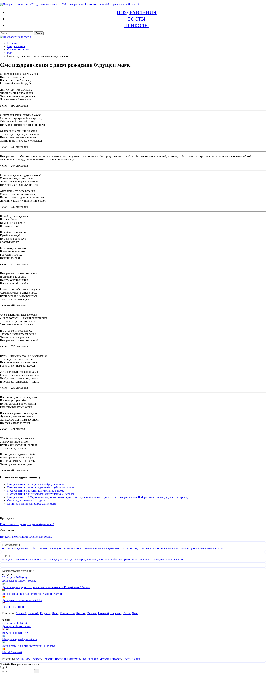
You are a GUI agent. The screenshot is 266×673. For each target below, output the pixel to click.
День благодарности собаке (19, 580)
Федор (136, 658)
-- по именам (165, 548)
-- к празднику (69, 559)
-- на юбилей (35, 559)
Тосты (136, 19)
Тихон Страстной (13, 606)
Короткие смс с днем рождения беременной (27, 524)
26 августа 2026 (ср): (15, 577)
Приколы (136, 25)
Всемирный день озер (15, 632)
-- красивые (127, 559)
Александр (22, 658)
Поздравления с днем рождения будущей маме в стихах (41, 487)
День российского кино (16, 626)
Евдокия (45, 613)
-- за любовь (112, 559)
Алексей (21, 613)
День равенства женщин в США (22, 600)
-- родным (85, 559)
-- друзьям (98, 559)
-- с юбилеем (34, 548)
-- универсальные (145, 548)
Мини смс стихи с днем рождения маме (31, 503)
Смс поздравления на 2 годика (26, 500)
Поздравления (137, 12)
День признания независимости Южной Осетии (32, 593)
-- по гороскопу (183, 548)
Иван (55, 613)
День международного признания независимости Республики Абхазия (46, 587)
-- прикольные (144, 559)
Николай (103, 613)
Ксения (80, 613)
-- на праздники (124, 548)
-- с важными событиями (74, 548)
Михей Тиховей (12, 652)
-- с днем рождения (14, 548)
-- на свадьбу (50, 548)
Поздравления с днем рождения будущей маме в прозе (40, 493)
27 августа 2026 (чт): (15, 623)
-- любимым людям (102, 548)
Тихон (127, 613)
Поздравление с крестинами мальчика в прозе (35, 490)
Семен (126, 658)
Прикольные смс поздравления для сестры (26, 536)
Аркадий (48, 658)
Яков (135, 613)
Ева (83, 658)
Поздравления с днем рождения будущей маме (36, 484)
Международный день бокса (19, 639)
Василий (33, 613)
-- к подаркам (201, 548)
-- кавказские (176, 559)
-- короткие (160, 559)
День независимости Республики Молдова (28, 645)
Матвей (104, 658)
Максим (92, 613)
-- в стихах (216, 548)
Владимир (73, 658)
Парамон (115, 613)
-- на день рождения (14, 559)
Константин (67, 613)
